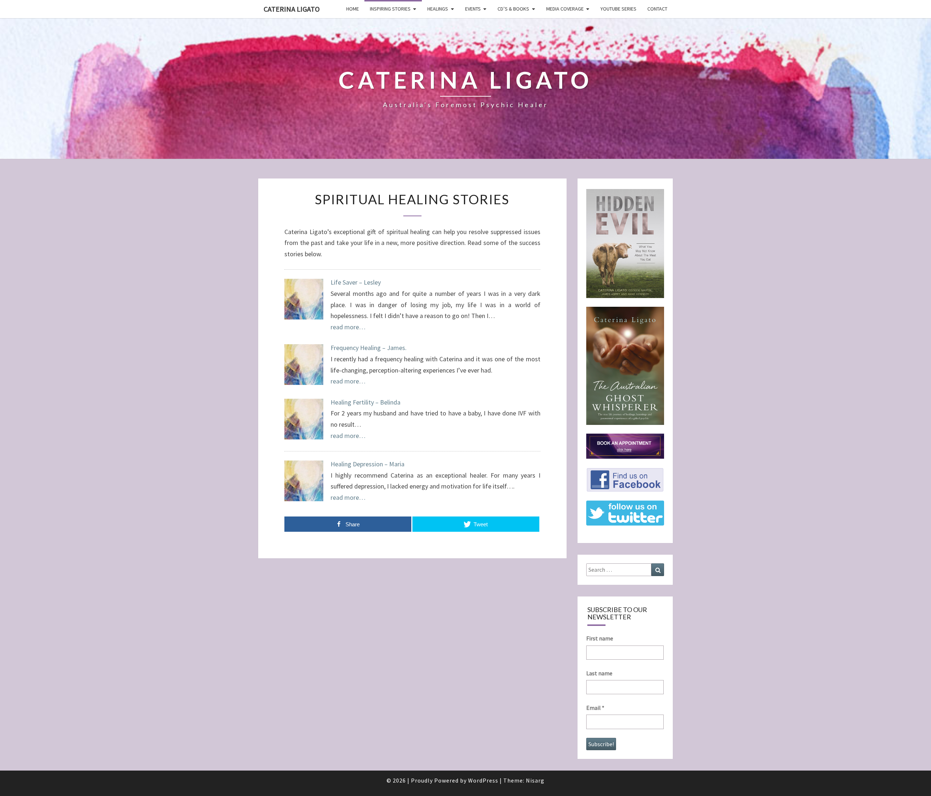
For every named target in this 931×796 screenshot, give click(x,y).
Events (473, 8)
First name (599, 638)
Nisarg (535, 780)
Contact (657, 8)
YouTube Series (618, 8)
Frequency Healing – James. (369, 347)
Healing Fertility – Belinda (365, 402)
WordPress (483, 780)
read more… (348, 327)
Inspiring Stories (390, 8)
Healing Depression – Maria (367, 464)
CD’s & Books (513, 8)
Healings (437, 8)
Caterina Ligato (292, 8)
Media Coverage (565, 8)
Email (595, 707)
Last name (599, 673)
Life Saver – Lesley (356, 282)
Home (352, 8)
